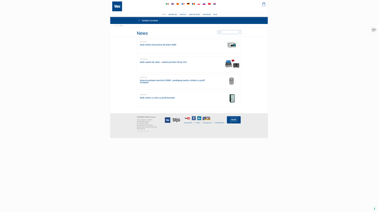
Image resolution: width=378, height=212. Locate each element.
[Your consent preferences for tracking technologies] (374, 208)
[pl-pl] (197, 3)
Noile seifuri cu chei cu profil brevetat (157, 97)
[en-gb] (175, 3)
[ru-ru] (202, 3)
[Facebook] (194, 118)
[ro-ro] (193, 3)
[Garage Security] (206, 118)
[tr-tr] (206, 3)
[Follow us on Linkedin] (199, 118)
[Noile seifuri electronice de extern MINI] (232, 42)
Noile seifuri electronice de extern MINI (158, 44)
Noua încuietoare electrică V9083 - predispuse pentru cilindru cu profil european (172, 81)
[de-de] (188, 3)
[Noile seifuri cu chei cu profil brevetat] (232, 95)
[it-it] (170, 3)
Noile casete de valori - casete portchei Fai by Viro (163, 62)
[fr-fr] (184, 3)
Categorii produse (150, 20)
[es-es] (179, 3)
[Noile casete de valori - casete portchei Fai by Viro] (232, 59)
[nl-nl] (211, 3)
